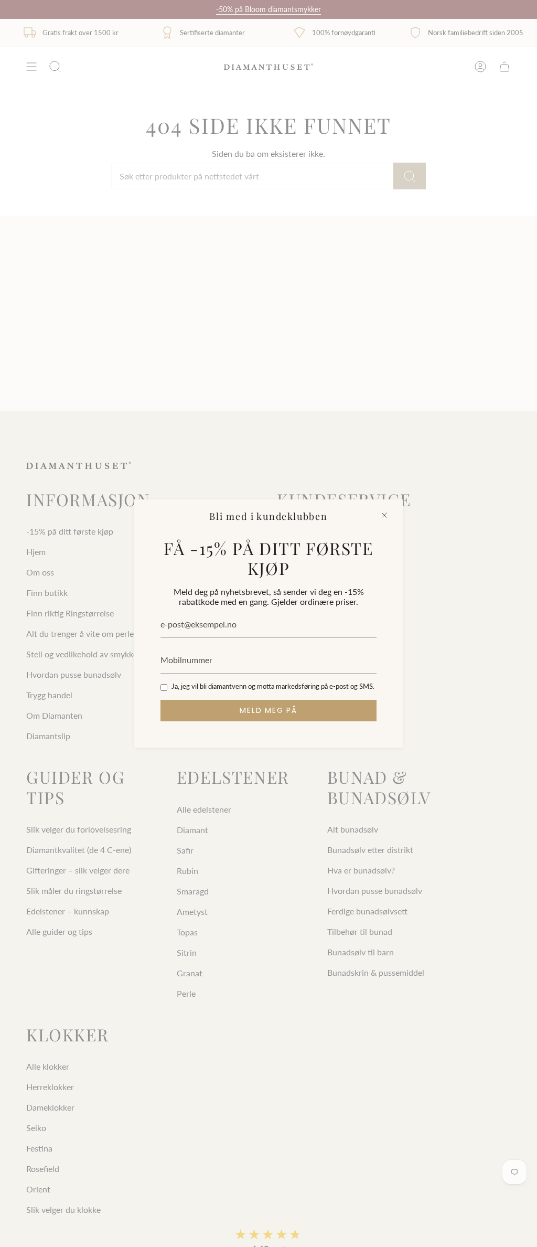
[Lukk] (384, 515)
